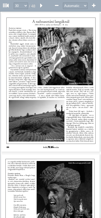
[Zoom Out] (57, 6)
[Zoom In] (94, 6)
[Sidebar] (5, 6)
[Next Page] (41, 6)
